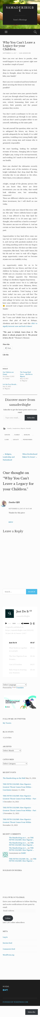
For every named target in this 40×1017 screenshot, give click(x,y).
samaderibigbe (20, 9)
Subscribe (31, 417)
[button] (20, 642)
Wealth (28, 428)
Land (7, 439)
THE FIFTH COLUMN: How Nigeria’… (21, 838)
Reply (11, 522)
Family (9, 428)
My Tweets (7, 723)
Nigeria (23, 428)
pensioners (27, 439)
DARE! (23, 853)
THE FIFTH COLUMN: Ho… (19, 859)
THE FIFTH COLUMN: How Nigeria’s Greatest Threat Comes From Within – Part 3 (19, 799)
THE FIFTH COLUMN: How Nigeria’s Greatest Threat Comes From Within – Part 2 (19, 810)
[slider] (26, 623)
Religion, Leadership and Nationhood (9, 457)
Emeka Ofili (14, 502)
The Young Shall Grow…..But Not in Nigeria (26, 374)
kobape (27, 435)
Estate (7, 435)
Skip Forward (34, 623)
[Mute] (22, 623)
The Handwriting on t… (18, 837)
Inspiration (16, 428)
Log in (5, 937)
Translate (20, 687)
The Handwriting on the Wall (14, 778)
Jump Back (31, 623)
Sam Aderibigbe (25, 53)
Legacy (16, 439)
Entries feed (7, 943)
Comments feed (9, 949)
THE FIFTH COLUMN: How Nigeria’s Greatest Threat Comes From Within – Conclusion (17, 787)
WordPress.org (8, 955)
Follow (8, 918)
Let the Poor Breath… (10, 384)
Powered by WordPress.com (15, 1002)
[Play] (6, 623)
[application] (20, 623)
